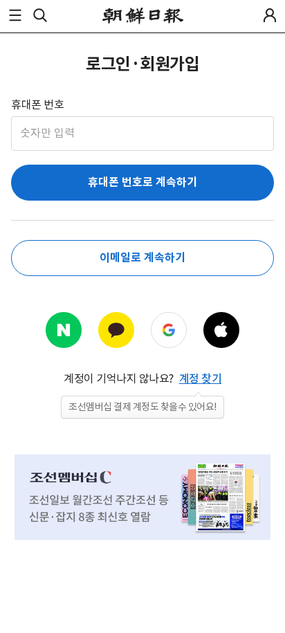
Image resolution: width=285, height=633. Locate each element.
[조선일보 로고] (142, 16)
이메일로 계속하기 (142, 257)
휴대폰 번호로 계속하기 (142, 182)
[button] (15, 15)
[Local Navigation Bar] (15, 15)
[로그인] (269, 15)
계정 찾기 (200, 378)
